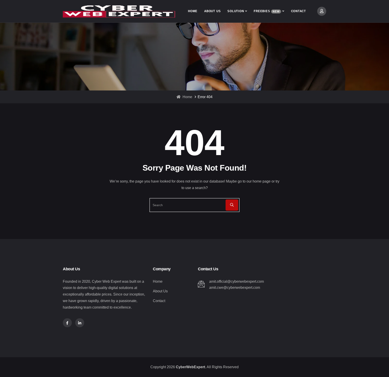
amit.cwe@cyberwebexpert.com (234, 287)
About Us (212, 11)
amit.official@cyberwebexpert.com (236, 281)
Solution (235, 11)
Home (192, 11)
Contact (298, 11)
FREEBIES (266, 11)
